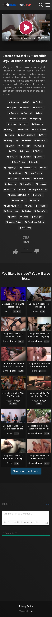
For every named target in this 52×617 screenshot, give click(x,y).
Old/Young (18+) (27, 135)
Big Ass (38, 102)
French (25, 124)
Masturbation (40, 129)
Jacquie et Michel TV (19, 195)
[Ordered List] (18, 522)
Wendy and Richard (36, 222)
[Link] (31, 522)
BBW (27, 102)
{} (35, 522)
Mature (10, 135)
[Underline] (11, 522)
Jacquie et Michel (39, 189)
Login (47, 504)
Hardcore (24, 129)
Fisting (13, 124)
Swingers (38, 217)
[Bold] (4, 522)
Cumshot (28, 113)
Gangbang (38, 124)
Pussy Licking (12, 140)
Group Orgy (27, 184)
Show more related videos (26, 471)
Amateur (15, 102)
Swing (25, 217)
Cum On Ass (19, 162)
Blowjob (25, 108)
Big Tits (12, 108)
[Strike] (14, 522)
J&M (23, 189)
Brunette (39, 108)
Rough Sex (41, 140)
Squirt (11, 146)
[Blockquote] (24, 522)
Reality (27, 140)
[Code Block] (28, 522)
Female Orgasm (19, 118)
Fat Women (16, 173)
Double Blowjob (29, 168)
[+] (38, 522)
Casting (14, 113)
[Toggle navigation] (47, 5)
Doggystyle (12, 168)
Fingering (36, 118)
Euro (40, 113)
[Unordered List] (21, 522)
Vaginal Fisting (15, 222)
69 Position (25, 146)
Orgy (43, 135)
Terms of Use (25, 611)
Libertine (39, 195)
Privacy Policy (26, 606)
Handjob (10, 129)
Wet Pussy (26, 228)
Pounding (42, 206)
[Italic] (8, 522)
